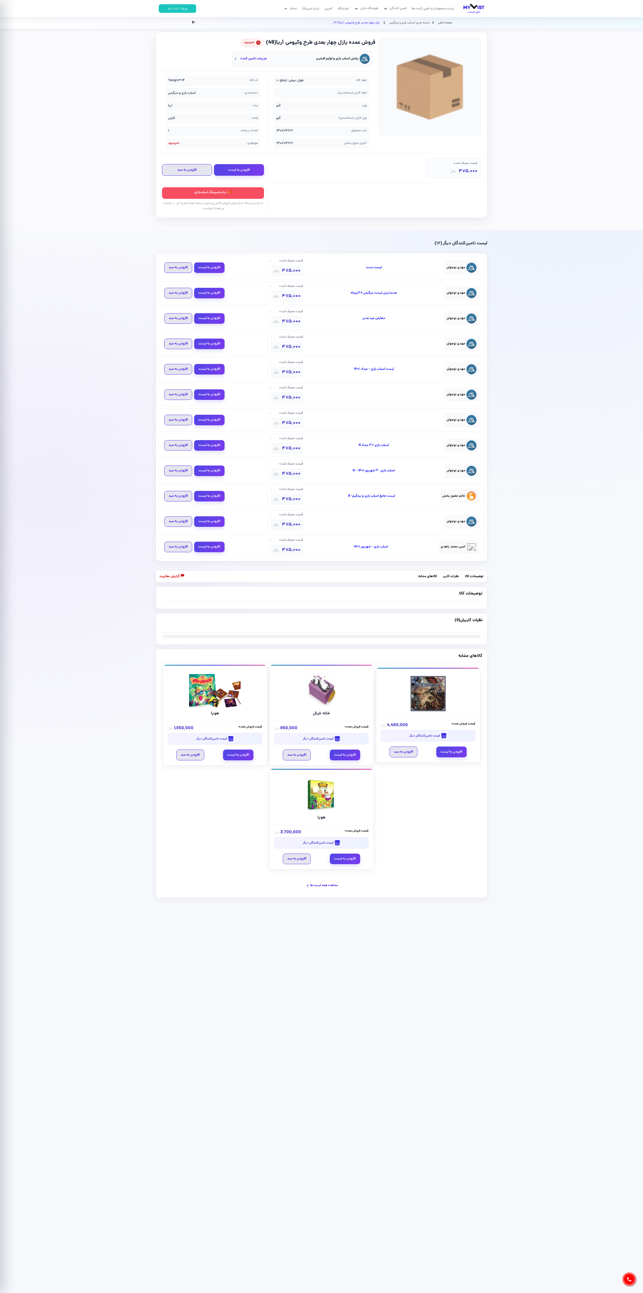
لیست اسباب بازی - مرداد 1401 (374, 369)
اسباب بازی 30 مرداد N (374, 445)
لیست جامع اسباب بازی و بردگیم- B (371, 496)
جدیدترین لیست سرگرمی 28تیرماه (374, 293)
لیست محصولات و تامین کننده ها (433, 8)
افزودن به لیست (239, 170)
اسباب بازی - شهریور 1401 (371, 546)
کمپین (329, 8)
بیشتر (293, 8)
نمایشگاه (343, 8)
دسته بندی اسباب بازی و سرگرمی (409, 23)
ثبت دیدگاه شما (170, 623)
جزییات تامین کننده (253, 58)
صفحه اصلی (445, 23)
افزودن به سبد (187, 170)
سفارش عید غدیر (373, 318)
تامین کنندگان (398, 8)
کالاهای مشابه (427, 576)
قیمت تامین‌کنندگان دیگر (425, 735)
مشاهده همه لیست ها (324, 885)
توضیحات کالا (474, 576)
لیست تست (374, 267)
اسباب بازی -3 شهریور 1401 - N (374, 470)
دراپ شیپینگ (310, 8)
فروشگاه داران (369, 8)
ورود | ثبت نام (177, 8)
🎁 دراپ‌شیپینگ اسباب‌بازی (213, 192)
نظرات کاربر (451, 576)
